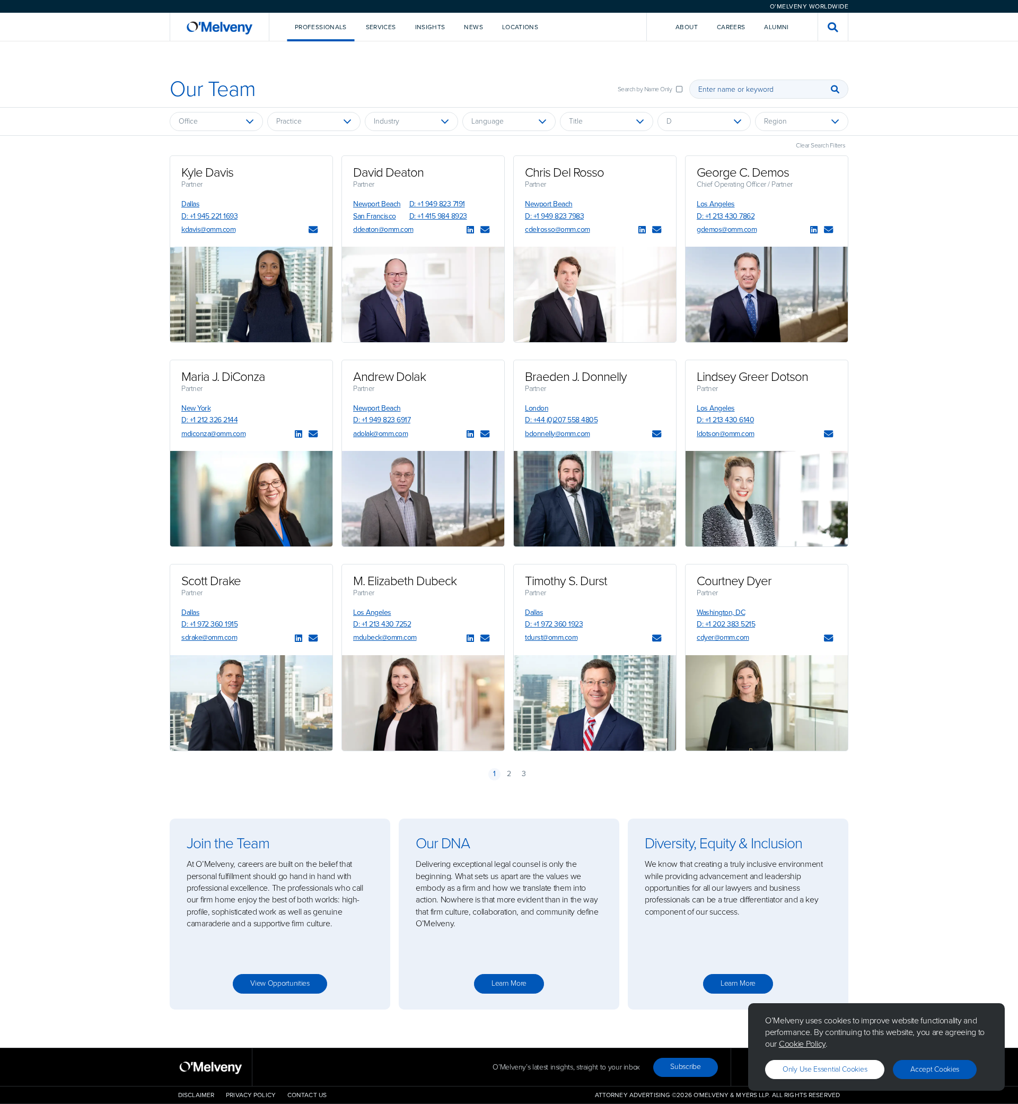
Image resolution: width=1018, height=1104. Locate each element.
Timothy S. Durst (566, 580)
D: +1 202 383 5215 (726, 624)
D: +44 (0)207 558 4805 (561, 419)
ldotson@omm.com (725, 433)
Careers (731, 27)
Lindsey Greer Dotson (752, 376)
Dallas (190, 204)
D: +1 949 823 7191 (437, 204)
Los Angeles (716, 204)
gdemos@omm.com (727, 229)
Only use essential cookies (825, 1069)
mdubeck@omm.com (385, 637)
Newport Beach (377, 204)
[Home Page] (219, 27)
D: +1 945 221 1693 (209, 216)
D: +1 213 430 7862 (725, 216)
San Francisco (374, 216)
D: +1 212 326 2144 (209, 419)
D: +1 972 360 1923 (554, 624)
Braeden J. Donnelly (576, 376)
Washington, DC (721, 612)
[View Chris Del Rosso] (595, 294)
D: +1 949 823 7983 (554, 216)
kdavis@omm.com (208, 229)
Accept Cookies (934, 1069)
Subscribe (685, 1066)
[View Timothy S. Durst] (595, 703)
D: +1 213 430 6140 (725, 419)
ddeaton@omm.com (383, 229)
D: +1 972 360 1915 (209, 624)
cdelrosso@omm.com (557, 229)
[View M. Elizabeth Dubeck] (423, 703)
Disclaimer (196, 1095)
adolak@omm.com (380, 433)
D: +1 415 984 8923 (438, 216)
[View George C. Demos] (767, 294)
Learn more (509, 983)
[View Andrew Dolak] (423, 498)
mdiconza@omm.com (213, 433)
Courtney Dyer (734, 580)
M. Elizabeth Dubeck (405, 580)
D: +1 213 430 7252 (382, 624)
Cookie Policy (802, 1044)
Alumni (776, 27)
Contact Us (307, 1095)
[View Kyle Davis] (251, 294)
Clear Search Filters (820, 145)
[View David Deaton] (423, 294)
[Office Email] (313, 230)
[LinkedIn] (470, 230)
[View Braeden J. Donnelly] (595, 498)
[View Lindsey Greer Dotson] (767, 498)
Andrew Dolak (389, 376)
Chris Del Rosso (564, 172)
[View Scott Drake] (251, 703)
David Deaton (388, 172)
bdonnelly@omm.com (557, 433)
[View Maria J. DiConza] (251, 498)
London (536, 408)
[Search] (835, 89)
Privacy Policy (251, 1095)
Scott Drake (211, 580)
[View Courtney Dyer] (767, 703)
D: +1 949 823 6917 (381, 419)
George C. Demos (743, 172)
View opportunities (280, 983)
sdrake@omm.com (209, 637)
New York (195, 408)
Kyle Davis (207, 172)
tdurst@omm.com (551, 637)
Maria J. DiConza (223, 376)
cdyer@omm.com (723, 637)
